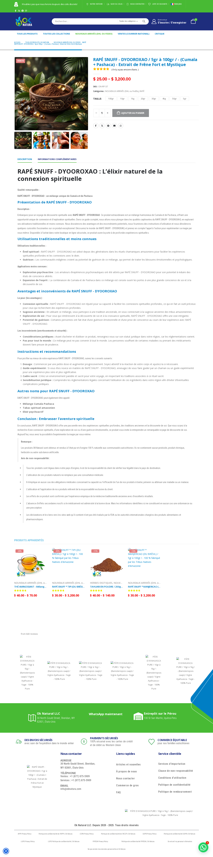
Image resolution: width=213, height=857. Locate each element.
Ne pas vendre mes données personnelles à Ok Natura (106, 849)
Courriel (114, 125)
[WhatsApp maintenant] (85, 716)
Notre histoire (96, 4)
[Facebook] (15, 11)
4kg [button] (164, 98)
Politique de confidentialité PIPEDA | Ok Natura (137, 841)
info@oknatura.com (70, 788)
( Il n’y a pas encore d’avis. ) (125, 69)
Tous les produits (27, 33)
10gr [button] (122, 98)
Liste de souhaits (159, 4)
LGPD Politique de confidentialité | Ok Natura (63, 841)
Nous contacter (137, 4)
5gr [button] (184, 98)
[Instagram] (26, 11)
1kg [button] (132, 98)
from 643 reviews (29, 634)
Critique (159, 33)
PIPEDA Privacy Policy (100, 841)
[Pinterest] (22, 11)
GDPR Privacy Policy (149, 834)
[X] (19, 11)
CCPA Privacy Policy (87, 834)
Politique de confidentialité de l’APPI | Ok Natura (55, 834)
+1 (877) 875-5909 (98, 718)
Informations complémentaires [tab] (57, 159)
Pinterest (108, 125)
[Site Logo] (23, 21)
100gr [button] (111, 98)
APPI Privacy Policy (24, 834)
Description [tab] (24, 159)
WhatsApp (120, 125)
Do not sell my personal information (180, 841)
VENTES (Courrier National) (133, 33)
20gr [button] (143, 98)
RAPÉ (142, 91)
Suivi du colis (116, 4)
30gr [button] (154, 98)
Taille (97, 98)
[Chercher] (144, 21)
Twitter (102, 125)
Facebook (96, 125)
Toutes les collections (56, 33)
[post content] (30, 564)
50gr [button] (174, 98)
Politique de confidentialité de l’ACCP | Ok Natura (118, 834)
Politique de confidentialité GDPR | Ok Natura (179, 834)
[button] (14, 93)
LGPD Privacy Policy (28, 841)
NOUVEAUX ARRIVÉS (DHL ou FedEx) (93, 33)
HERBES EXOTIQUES (101, 582)
